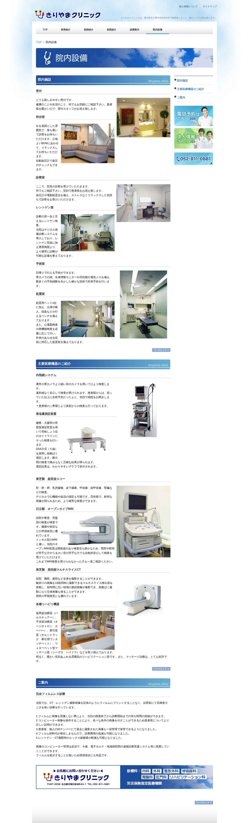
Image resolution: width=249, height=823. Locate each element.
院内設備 (157, 29)
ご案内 (181, 97)
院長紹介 (65, 29)
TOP (45, 29)
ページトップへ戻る (161, 350)
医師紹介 (88, 29)
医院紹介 (111, 29)
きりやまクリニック (68, 14)
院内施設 (182, 80)
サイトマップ (210, 6)
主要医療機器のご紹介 (190, 89)
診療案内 (134, 29)
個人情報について (188, 6)
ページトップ (204, 802)
